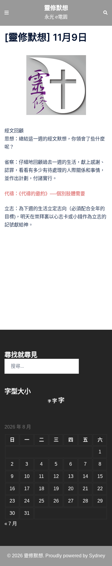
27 (70, 500)
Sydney (97, 555)
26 (56, 500)
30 (12, 513)
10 (27, 476)
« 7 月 (10, 523)
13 (70, 476)
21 (85, 488)
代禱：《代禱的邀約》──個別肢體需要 (44, 193)
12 (56, 476)
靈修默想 (56, 8)
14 (85, 476)
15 (100, 476)
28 (85, 500)
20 (70, 488)
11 (41, 476)
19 (56, 488)
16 (12, 488)
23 (12, 500)
